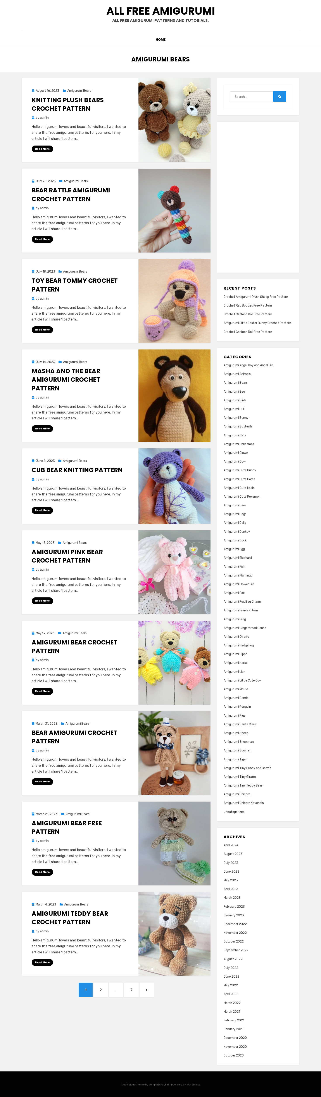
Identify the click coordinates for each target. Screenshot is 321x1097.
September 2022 (236, 950)
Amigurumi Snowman (239, 742)
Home (161, 39)
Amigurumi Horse (236, 663)
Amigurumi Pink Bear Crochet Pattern (67, 556)
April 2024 (231, 845)
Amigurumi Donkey (237, 532)
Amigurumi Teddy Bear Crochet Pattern (70, 917)
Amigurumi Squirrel (237, 750)
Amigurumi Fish (234, 566)
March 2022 (232, 1003)
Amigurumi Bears (79, 91)
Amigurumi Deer (235, 505)
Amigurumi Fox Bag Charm (242, 602)
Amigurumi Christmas (239, 444)
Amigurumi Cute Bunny (240, 470)
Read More (42, 148)
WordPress (193, 1084)
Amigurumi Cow (235, 461)
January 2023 (234, 915)
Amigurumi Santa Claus (240, 724)
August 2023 (233, 854)
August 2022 (233, 959)
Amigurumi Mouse (236, 689)
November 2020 (235, 1047)
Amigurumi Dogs (235, 514)
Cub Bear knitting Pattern (77, 470)
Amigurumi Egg (234, 549)
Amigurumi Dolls (235, 523)
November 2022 (235, 933)
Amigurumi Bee (234, 391)
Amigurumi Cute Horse (239, 479)
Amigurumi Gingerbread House (245, 628)
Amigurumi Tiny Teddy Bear (243, 785)
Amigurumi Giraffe (236, 637)
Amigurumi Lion (234, 672)
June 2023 (231, 871)
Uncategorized (234, 812)
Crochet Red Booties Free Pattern (248, 305)
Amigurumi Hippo (235, 654)
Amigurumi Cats (235, 435)
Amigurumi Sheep (236, 733)
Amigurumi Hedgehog (239, 645)
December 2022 (235, 924)
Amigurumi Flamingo (238, 575)
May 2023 (231, 880)
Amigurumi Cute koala (239, 488)
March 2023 (232, 898)
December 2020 (235, 1038)
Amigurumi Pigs (234, 715)
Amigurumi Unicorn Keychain (244, 803)
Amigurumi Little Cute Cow (243, 680)
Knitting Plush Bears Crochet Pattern (68, 104)
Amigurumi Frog (235, 619)
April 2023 (231, 889)
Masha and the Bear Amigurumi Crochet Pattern (66, 379)
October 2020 (234, 1055)
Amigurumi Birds (235, 400)
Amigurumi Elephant (238, 558)
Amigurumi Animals (237, 374)
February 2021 (234, 1020)
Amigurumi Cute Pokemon (242, 496)
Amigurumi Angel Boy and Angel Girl (248, 365)
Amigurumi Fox (234, 593)
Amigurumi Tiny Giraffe (240, 777)
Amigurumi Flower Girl (239, 584)
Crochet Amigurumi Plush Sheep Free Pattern (256, 297)
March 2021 (232, 1012)
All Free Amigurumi (160, 11)
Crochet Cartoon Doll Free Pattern (248, 314)
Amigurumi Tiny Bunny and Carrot (247, 768)
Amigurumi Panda (236, 698)
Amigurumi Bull (234, 409)
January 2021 (233, 1029)
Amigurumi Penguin (237, 707)
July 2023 (231, 863)
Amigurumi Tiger (235, 759)
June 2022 (231, 976)
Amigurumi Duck (235, 540)
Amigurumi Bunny (236, 418)
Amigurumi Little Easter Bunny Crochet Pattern (257, 323)
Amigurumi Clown (236, 453)
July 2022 (231, 968)
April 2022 (231, 994)
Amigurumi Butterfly (238, 426)
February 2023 (234, 907)
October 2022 (234, 941)
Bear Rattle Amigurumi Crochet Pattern (71, 194)
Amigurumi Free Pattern (241, 610)
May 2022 (231, 985)
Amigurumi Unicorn (237, 794)
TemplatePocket (159, 1084)
